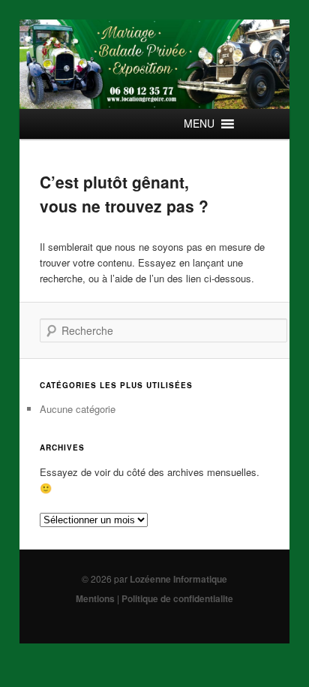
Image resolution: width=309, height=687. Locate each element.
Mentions (95, 598)
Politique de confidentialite (177, 598)
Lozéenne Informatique (178, 579)
